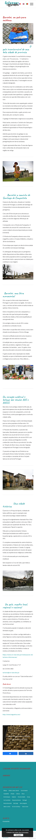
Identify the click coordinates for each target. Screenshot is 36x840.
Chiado (12, 793)
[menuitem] (15, 4)
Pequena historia (16, 800)
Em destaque (7, 796)
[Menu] (30, 4)
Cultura (18, 793)
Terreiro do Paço (16, 806)
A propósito (6, 821)
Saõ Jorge (15, 803)
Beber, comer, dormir (14, 790)
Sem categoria (23, 803)
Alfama (5, 790)
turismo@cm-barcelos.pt (11, 672)
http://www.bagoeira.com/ (11, 714)
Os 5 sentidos (7, 800)
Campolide (6, 793)
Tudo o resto (25, 806)
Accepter (18, 835)
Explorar (14, 796)
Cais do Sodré (24, 790)
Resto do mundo (8, 803)
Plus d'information (23, 832)
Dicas (23, 793)
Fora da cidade (21, 796)
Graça (28, 796)
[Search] (15, 4)
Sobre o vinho (7, 806)
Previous (7, 372)
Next (29, 372)
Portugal (25, 800)
